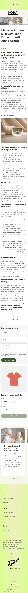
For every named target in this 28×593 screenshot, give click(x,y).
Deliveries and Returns (10, 516)
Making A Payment (8, 512)
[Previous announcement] (3, 5)
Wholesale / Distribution (10, 534)
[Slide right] (17, 478)
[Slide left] (10, 478)
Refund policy (11, 591)
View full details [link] (6, 421)
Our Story (6, 495)
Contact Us (6, 530)
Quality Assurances (9, 498)
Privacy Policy (7, 520)
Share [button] (4, 48)
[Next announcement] (25, 5)
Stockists (6, 502)
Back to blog (15, 319)
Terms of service (21, 591)
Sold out (14, 416)
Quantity (3, 407)
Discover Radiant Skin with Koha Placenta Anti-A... (12, 448)
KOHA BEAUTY (13, 589)
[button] (3, 13)
